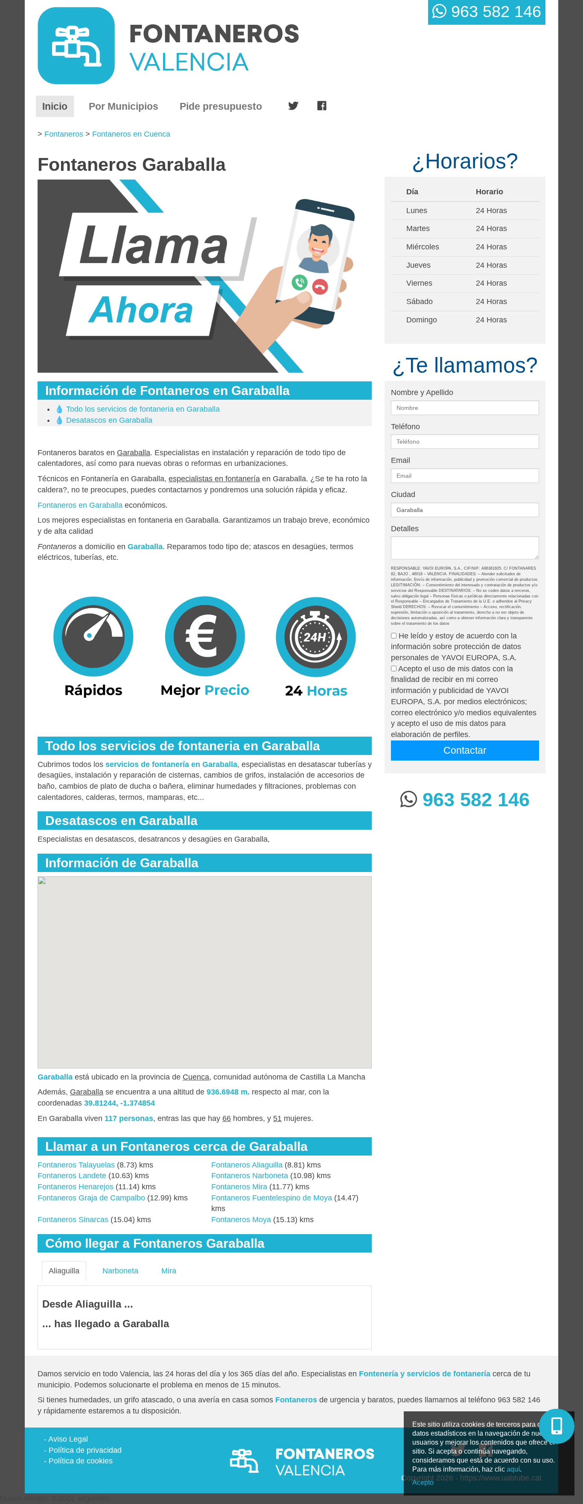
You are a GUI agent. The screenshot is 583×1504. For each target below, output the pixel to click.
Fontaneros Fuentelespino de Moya (271, 1198)
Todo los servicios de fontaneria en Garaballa (143, 409)
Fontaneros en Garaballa (80, 505)
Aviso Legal (68, 1439)
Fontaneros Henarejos (76, 1186)
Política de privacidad (85, 1450)
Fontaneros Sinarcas (73, 1219)
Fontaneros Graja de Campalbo (91, 1198)
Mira (168, 1271)
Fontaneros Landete (72, 1175)
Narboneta (120, 1271)
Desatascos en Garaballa (109, 420)
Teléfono (405, 426)
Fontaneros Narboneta (249, 1175)
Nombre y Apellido (422, 392)
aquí (513, 1469)
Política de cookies (81, 1461)
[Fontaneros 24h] (202, 45)
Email (400, 460)
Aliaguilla (64, 1271)
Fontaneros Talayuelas (76, 1165)
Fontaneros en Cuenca (131, 134)
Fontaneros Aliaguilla (247, 1165)
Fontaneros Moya (241, 1219)
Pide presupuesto (221, 106)
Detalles (405, 528)
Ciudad (403, 494)
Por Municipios (123, 106)
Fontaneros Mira (239, 1186)
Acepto (423, 1482)
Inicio (58, 106)
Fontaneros (63, 134)
